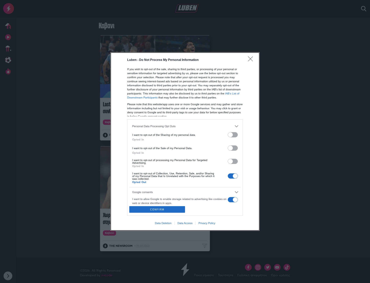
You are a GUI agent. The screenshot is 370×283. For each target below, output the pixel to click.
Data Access (185, 223)
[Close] (251, 60)
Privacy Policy (206, 223)
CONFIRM (157, 209)
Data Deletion (163, 223)
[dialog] (185, 142)
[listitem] (185, 126)
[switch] (233, 134)
